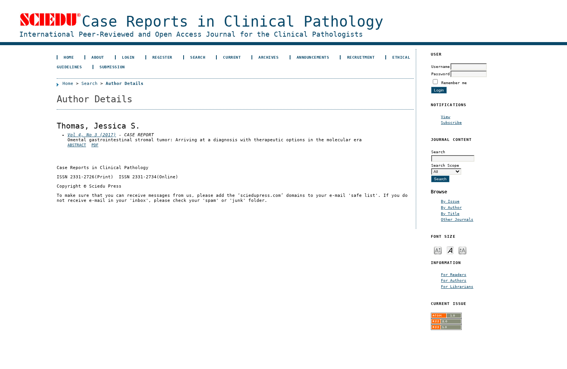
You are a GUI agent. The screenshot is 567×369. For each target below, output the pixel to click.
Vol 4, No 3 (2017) (92, 134)
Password (440, 73)
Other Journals (457, 219)
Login (128, 57)
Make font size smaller (438, 249)
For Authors (453, 280)
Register (162, 57)
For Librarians (457, 286)
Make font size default (450, 249)
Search (197, 57)
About (97, 57)
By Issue (450, 201)
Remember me (454, 82)
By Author (451, 207)
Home (69, 57)
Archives (268, 57)
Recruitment (361, 57)
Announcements (313, 57)
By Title (450, 213)
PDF (94, 145)
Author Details (124, 83)
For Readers (453, 274)
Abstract (77, 145)
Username (440, 66)
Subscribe (451, 122)
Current (232, 57)
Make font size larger (462, 249)
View (445, 116)
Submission (112, 66)
